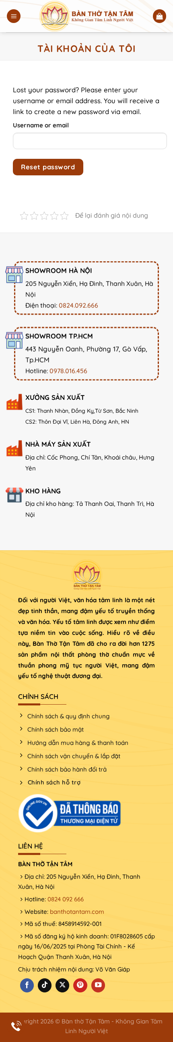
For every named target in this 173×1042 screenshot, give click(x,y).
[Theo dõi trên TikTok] (44, 985)
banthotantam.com (77, 911)
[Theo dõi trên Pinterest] (80, 985)
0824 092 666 (65, 899)
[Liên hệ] (16, 1026)
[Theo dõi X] (62, 985)
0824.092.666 (78, 305)
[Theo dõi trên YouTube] (98, 985)
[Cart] (160, 16)
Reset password (48, 167)
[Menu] (14, 16)
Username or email (41, 125)
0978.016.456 (68, 370)
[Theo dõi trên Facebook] (27, 985)
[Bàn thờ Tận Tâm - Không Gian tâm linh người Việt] (86, 16)
